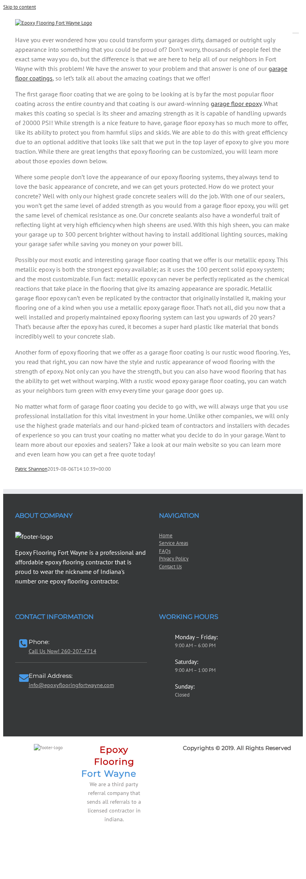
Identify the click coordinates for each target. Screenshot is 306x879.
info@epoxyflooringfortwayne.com (71, 685)
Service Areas (173, 543)
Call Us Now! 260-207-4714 (62, 651)
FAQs (165, 551)
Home (166, 535)
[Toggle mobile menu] (295, 29)
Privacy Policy (173, 558)
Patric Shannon (31, 469)
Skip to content (19, 7)
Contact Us (170, 566)
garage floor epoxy (236, 104)
